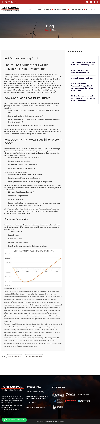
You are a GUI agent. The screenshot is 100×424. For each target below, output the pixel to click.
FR (9, 2)
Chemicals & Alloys (76, 9)
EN (2, 2)
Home (47, 30)
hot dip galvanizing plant (34, 356)
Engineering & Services (43, 9)
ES (15, 2)
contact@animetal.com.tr (37, 407)
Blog (87, 9)
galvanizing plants (18, 188)
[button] (14, 420)
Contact (94, 9)
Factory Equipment (61, 9)
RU (12, 2)
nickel (6, 81)
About (31, 9)
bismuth (14, 81)
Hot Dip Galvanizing (14, 356)
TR (6, 2)
